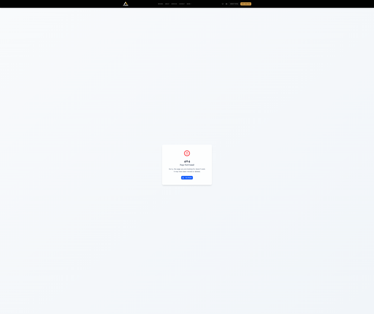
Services (174, 4)
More (188, 4)
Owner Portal (234, 4)
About (167, 4)
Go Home (188, 177)
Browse (160, 4)
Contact (182, 4)
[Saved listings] (222, 4)
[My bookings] (226, 4)
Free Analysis (246, 4)
